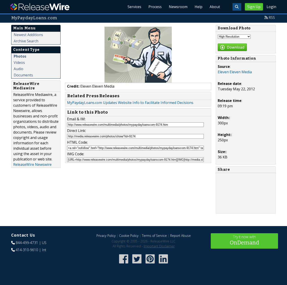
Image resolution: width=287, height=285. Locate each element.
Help (198, 6)
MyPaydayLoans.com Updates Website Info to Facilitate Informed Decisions (130, 102)
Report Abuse (180, 235)
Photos (20, 56)
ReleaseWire (40, 6)
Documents (23, 75)
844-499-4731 (27, 242)
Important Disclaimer (159, 246)
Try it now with (244, 240)
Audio (18, 68)
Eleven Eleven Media (235, 71)
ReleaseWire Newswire (32, 164)
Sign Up (254, 6)
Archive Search (26, 41)
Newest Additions (28, 34)
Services (134, 6)
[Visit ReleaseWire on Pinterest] (150, 264)
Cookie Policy (129, 235)
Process (155, 6)
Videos (19, 62)
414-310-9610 (27, 249)
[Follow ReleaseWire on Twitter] (137, 264)
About (215, 6)
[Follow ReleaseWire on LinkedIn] (163, 264)
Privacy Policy (106, 235)
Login (271, 6)
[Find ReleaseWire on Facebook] (123, 264)
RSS (272, 17)
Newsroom (178, 6)
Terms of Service (154, 235)
